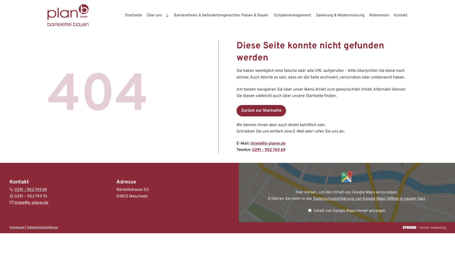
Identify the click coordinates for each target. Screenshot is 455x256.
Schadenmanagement (292, 15)
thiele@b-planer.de (268, 143)
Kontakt (401, 15)
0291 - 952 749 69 (268, 150)
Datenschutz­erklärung (42, 227)
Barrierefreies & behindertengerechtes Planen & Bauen (221, 15)
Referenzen (379, 15)
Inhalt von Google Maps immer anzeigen (350, 211)
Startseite (133, 15)
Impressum (17, 227)
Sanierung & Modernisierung (340, 15)
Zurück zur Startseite (261, 110)
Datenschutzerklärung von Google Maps (369, 198)
